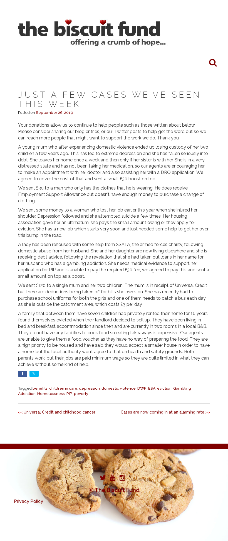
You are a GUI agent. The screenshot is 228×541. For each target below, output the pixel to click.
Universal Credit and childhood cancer (59, 412)
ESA (151, 388)
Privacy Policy (28, 501)
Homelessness (51, 393)
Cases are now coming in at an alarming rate (162, 412)
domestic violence (118, 388)
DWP (142, 388)
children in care (63, 388)
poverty (81, 393)
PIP (69, 393)
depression (89, 388)
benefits (40, 388)
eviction (164, 388)
